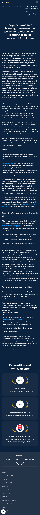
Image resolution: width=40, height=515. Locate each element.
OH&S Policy (5, 486)
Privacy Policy (6, 469)
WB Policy (5, 472)
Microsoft (19, 6)
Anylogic (6, 319)
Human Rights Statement (9, 500)
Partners (10, 6)
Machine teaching (7, 163)
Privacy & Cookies (7, 490)
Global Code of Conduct (9, 483)
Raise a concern (6, 493)
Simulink (19, 319)
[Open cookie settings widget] (3, 511)
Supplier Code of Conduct (9, 476)
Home (3, 6)
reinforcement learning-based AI (12, 226)
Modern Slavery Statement (9, 504)
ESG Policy (5, 497)
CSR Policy (5, 507)
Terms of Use (5, 479)
